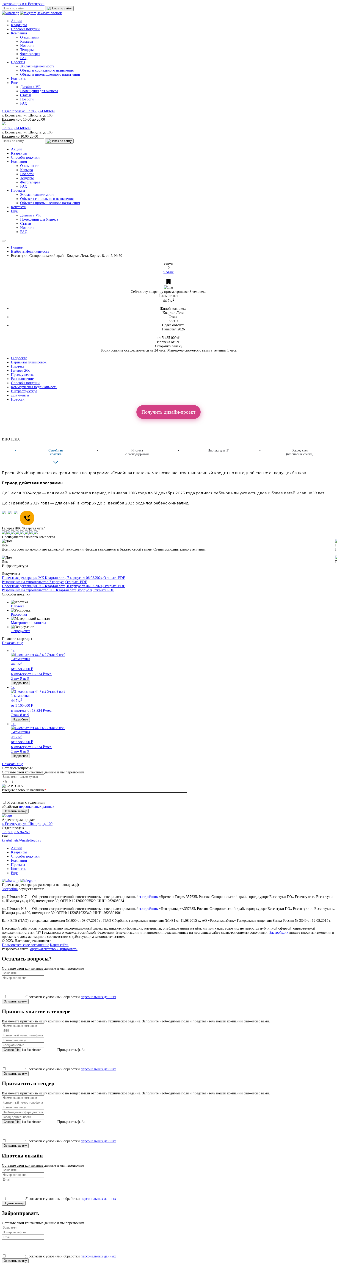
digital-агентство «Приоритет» (53, 949)
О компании (29, 37)
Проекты (18, 62)
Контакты (18, 78)
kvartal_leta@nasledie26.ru (21, 840)
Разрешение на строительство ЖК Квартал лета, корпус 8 (47, 590)
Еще (14, 83)
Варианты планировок (29, 362)
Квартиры (19, 25)
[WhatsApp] (5, 518)
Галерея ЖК (20, 370)
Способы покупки (25, 29)
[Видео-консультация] (17, 518)
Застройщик (278, 932)
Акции (16, 21)
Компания (19, 33)
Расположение (22, 379)
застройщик (148, 897)
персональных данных (36, 806)
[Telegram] (11, 518)
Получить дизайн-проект (168, 412)
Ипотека (17, 366)
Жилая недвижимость (37, 66)
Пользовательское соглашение (25, 945)
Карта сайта (59, 945)
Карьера (26, 41)
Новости (27, 45)
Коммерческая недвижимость (34, 387)
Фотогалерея (30, 54)
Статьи (25, 95)
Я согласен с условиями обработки (28, 804)
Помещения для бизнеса (39, 91)
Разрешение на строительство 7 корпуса (33, 582)
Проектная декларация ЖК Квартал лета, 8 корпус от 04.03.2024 (52, 586)
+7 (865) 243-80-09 (28, 111)
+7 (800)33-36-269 (16, 832)
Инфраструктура (24, 391)
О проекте (19, 358)
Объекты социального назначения (47, 70)
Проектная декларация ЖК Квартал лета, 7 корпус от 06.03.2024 (52, 578)
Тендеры (27, 50)
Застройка (10, 889)
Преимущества (22, 374)
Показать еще (12, 643)
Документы (20, 395)
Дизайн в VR (30, 87)
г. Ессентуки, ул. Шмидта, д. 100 (27, 824)
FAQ (24, 58)
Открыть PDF (114, 578)
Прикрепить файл (70, 1050)
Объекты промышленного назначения (50, 74)
